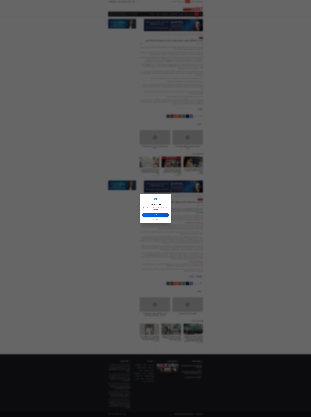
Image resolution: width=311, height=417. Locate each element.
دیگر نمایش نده (155, 219)
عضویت (155, 215)
